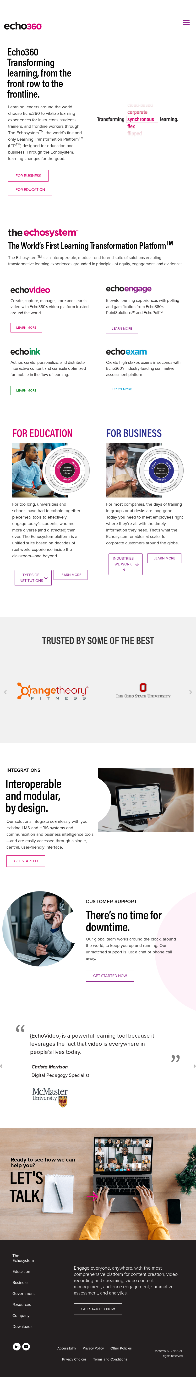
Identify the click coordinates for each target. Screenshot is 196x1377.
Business (20, 1282)
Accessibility (66, 1348)
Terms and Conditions (110, 1359)
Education (21, 1271)
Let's (26, 1186)
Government (21, 1293)
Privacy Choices (74, 1359)
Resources (21, 1304)
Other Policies (121, 1348)
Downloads (21, 1326)
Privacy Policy (93, 1348)
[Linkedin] (17, 1346)
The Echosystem (21, 1258)
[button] (186, 22)
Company (20, 1315)
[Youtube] (26, 1346)
